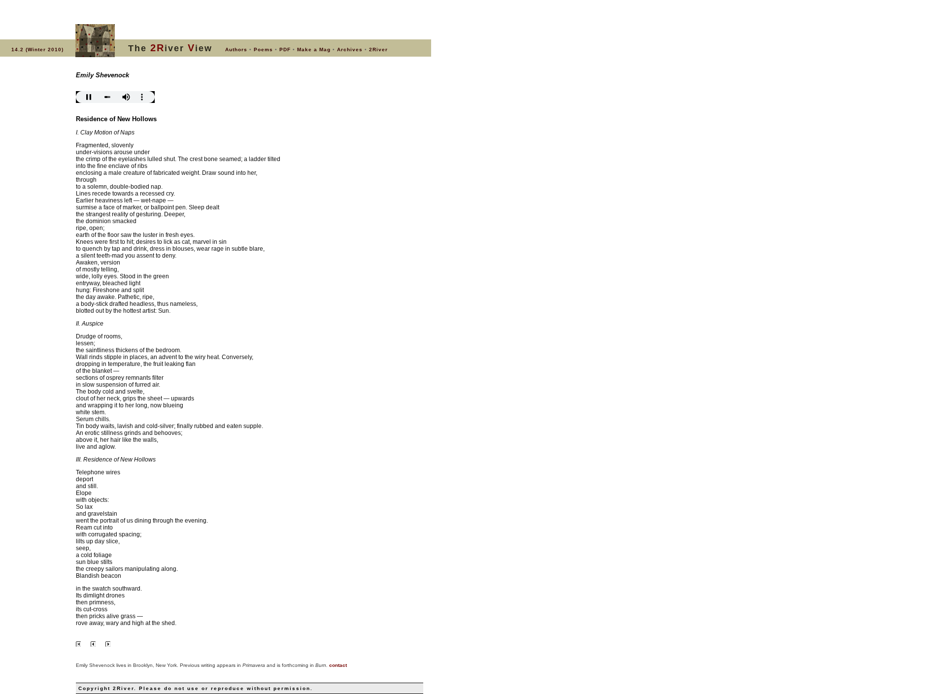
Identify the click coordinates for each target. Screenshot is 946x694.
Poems (263, 49)
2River (378, 49)
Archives (350, 49)
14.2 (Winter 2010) (37, 49)
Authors (236, 49)
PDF (285, 49)
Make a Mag (314, 49)
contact (338, 665)
